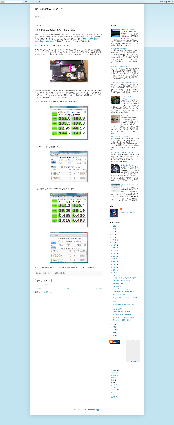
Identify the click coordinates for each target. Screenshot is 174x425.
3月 (114, 270)
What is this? (133, 361)
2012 (113, 324)
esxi (112, 378)
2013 (113, 243)
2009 (113, 332)
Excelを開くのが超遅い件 (119, 66)
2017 (113, 231)
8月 (114, 256)
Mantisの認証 (117, 309)
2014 (113, 240)
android (113, 370)
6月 (114, 261)
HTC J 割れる (117, 286)
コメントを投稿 (43, 284)
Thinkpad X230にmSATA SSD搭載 (124, 317)
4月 (114, 267)
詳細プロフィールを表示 (127, 212)
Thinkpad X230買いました (122, 320)
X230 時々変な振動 (119, 294)
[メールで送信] (55, 273)
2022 (113, 226)
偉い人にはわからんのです (49, 8)
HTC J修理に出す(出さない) (119, 49)
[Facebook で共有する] (61, 273)
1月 (114, 275)
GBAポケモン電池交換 (128, 29)
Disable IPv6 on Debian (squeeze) (122, 152)
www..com (133, 341)
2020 (113, 229)
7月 (114, 259)
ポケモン (114, 390)
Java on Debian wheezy (120, 289)
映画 (112, 392)
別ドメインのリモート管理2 (120, 137)
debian (113, 375)
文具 (112, 394)
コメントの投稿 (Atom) (45, 292)
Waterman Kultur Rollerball (122, 314)
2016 (113, 234)
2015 (113, 237)
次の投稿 (38, 288)
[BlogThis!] (57, 273)
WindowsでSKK (118, 283)
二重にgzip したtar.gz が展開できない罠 (124, 82)
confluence (114, 373)
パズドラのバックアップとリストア (124, 278)
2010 (113, 330)
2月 (114, 273)
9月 (114, 253)
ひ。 (123, 209)
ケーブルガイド (126, 116)
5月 (114, 264)
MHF (112, 380)
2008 (113, 335)
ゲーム (113, 387)
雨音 (114, 302)
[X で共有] (59, 273)
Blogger (97, 410)
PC (112, 382)
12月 (115, 245)
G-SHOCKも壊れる (127, 165)
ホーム (69, 288)
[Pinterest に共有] (64, 273)
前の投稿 (99, 288)
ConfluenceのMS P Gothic (121, 312)
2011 (113, 327)
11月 (115, 248)
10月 (115, 251)
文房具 (113, 397)
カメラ (113, 385)
